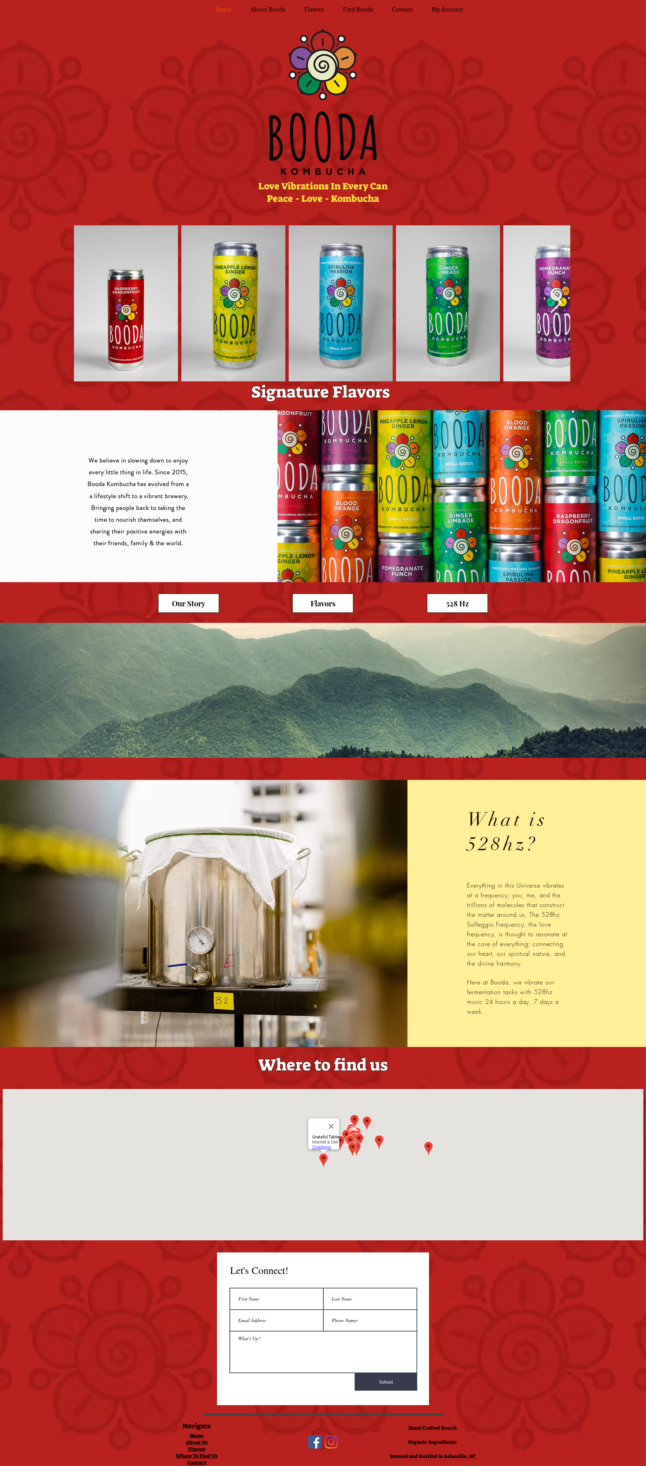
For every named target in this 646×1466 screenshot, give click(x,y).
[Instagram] (331, 1442)
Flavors (196, 1449)
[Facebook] (314, 1442)
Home (197, 1435)
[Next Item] (556, 303)
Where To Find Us (197, 1456)
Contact (196, 1462)
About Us (197, 1442)
